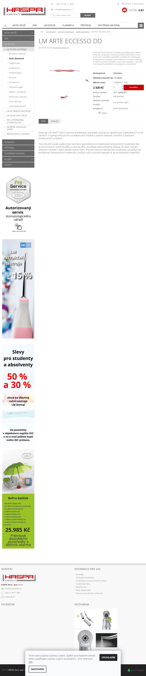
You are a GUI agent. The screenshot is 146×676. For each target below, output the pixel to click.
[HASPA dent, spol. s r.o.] (24, 11)
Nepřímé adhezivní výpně (16, 128)
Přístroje (86, 25)
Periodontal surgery (18, 134)
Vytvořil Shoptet (137, 670)
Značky (8, 165)
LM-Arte (12, 77)
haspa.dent (9, 597)
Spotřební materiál (109, 25)
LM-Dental (50, 25)
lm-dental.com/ (120, 102)
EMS (35, 25)
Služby (8, 159)
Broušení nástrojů (17, 53)
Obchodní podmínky (85, 577)
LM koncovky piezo (17, 115)
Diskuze (54, 121)
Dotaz (105, 113)
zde (31, 661)
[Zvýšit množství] (122, 86)
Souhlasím (108, 657)
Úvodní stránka (5, 25)
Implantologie (15, 72)
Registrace (139, 4)
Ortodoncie (14, 82)
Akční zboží (19, 25)
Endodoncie (14, 68)
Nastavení (37, 669)
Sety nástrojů (15, 101)
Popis (43, 121)
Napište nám (81, 587)
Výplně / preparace (18, 91)
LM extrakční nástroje (19, 111)
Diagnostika (14, 63)
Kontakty (80, 574)
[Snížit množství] (122, 88)
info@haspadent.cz (13, 588)
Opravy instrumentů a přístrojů (89, 593)
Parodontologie (16, 87)
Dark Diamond (16, 58)
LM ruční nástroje (16, 49)
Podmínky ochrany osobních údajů (91, 580)
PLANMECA (68, 25)
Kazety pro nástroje (18, 96)
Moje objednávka (83, 590)
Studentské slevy (83, 584)
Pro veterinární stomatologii (15, 121)
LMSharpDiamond (17, 106)
